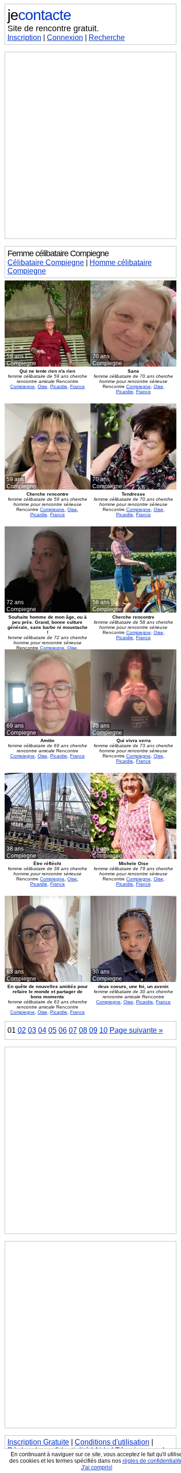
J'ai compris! (96, 1467)
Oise (42, 386)
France (77, 386)
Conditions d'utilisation (112, 1442)
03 (32, 1030)
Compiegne (22, 386)
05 (52, 1030)
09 (93, 1030)
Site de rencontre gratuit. (53, 28)
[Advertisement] (90, 145)
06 (62, 1030)
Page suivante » (136, 1030)
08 (83, 1030)
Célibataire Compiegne (45, 262)
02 (22, 1030)
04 (42, 1030)
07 (73, 1030)
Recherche (107, 37)
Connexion (65, 37)
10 (103, 1030)
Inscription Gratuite (38, 1442)
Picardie (58, 386)
